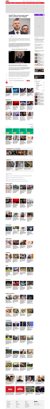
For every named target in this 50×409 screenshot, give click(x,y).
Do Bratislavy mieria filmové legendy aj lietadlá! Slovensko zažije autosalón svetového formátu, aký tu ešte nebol (9, 142)
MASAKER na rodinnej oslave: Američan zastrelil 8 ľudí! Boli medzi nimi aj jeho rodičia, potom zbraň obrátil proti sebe (41, 104)
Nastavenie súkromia (9, 404)
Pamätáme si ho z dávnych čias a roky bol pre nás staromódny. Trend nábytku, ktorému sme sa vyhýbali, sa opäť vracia (23, 356)
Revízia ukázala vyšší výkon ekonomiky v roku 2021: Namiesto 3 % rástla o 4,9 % (23, 94)
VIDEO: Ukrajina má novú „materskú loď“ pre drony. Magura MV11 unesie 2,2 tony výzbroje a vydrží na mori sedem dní (9, 328)
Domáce (6, 96)
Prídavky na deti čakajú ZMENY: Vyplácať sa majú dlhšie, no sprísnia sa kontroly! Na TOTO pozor (9, 191)
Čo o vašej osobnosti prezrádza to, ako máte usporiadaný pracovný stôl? (15, 301)
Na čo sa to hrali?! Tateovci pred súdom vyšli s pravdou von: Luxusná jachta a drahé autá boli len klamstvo (22, 205)
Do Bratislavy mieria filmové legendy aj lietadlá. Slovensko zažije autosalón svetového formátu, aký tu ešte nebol (16, 288)
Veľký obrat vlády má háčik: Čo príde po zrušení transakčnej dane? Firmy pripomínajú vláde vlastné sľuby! (30, 261)
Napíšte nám (8, 406)
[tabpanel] (39, 45)
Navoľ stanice (35, 90)
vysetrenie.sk (14, 234)
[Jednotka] (35, 85)
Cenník (16, 405)
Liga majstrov (7, 276)
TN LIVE (7, 334)
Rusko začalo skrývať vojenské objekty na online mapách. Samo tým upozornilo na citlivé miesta (16, 328)
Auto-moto (8, 279)
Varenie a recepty (9, 307)
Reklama (17, 401)
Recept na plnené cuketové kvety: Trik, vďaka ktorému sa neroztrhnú (29, 315)
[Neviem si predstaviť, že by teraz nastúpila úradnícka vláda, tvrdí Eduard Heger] (9, 90)
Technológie (8, 320)
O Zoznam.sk (8, 401)
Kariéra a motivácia (10, 293)
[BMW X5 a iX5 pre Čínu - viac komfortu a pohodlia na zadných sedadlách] (9, 283)
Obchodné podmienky (18, 404)
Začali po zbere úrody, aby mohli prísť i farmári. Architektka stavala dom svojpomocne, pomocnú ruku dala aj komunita (30, 356)
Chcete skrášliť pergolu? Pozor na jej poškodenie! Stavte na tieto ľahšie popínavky (30, 368)
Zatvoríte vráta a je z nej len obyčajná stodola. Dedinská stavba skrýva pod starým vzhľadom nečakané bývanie (16, 356)
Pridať (28, 80)
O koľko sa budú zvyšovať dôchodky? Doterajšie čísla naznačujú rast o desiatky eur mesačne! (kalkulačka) (9, 261)
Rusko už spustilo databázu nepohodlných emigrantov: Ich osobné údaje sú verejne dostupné (30, 205)
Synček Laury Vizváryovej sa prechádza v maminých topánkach (19, 169)
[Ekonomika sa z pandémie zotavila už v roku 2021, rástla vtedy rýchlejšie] (16, 90)
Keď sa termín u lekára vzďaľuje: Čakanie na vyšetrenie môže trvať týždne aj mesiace (15, 142)
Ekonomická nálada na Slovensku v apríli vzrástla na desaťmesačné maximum (30, 94)
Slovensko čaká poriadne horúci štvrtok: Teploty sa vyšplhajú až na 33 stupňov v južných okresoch (23, 192)
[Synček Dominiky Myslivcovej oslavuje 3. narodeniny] (10, 164)
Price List (17, 406)
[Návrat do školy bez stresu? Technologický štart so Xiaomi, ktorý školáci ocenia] (30, 242)
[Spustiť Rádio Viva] (39, 14)
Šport (7, 265)
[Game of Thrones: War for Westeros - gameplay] (28, 164)
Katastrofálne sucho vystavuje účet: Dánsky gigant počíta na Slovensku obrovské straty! (15, 261)
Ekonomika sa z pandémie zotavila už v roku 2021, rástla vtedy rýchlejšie (16, 94)
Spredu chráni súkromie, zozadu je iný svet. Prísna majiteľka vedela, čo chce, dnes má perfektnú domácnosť (9, 356)
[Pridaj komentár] (7, 75)
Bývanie (7, 347)
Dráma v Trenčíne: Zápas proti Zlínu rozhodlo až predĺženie (23, 273)
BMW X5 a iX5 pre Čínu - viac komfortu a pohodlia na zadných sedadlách (9, 287)
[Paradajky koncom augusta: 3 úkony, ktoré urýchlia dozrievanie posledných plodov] (9, 364)
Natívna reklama (17, 407)
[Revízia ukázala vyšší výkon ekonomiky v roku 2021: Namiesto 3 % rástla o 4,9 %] (23, 90)
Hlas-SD (22, 78)
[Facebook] (34, 401)
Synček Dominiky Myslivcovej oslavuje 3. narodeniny (9, 169)
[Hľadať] (43, 3)
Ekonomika (8, 252)
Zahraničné (8, 197)
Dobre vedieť (7, 144)
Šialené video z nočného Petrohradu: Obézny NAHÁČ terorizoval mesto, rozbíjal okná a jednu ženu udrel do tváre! (9, 205)
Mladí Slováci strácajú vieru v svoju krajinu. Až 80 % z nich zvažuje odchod (23, 260)
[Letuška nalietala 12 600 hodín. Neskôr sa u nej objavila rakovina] (16, 337)
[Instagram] (35, 401)
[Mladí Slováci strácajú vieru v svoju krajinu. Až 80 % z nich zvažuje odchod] (23, 256)
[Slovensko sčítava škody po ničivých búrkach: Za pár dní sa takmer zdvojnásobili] (16, 187)
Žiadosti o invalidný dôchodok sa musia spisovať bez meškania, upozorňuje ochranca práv (9, 301)
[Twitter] (36, 401)
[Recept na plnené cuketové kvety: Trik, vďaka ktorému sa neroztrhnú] (30, 311)
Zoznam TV (8, 159)
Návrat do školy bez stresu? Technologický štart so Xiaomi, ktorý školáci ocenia (29, 142)
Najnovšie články (9, 173)
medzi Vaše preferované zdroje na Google (17, 80)
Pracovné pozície (8, 127)
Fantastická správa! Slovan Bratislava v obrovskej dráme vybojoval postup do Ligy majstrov (9, 274)
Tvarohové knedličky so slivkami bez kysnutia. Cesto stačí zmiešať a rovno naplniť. (15, 315)
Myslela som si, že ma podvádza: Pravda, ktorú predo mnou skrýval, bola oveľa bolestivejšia (41, 77)
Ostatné (13, 275)
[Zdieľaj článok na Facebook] (7, 78)
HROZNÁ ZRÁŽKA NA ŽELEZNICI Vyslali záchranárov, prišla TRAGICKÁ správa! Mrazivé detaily (29, 192)
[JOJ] (35, 83)
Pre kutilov (8, 361)
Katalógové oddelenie (27, 405)
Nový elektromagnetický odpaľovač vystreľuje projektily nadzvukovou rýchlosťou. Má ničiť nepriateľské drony (23, 328)
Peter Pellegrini (18, 78)
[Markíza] (35, 81)
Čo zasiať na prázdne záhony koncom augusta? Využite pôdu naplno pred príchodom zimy (23, 368)
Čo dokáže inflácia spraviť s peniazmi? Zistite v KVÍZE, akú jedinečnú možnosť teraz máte (9, 246)
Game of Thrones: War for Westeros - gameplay (28, 168)
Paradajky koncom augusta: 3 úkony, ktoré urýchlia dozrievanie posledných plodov (8, 368)
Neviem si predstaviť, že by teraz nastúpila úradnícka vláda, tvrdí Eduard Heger (8, 94)
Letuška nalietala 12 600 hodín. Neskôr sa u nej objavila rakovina (16, 341)
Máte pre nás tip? (26, 407)
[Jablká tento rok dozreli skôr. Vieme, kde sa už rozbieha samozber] (23, 337)
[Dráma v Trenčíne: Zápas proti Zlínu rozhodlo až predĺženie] (23, 269)
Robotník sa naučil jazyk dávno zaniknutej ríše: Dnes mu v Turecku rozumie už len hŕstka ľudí (8, 233)
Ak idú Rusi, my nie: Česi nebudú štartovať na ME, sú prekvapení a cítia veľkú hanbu (16, 273)
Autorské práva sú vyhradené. (36, 403)
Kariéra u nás (8, 405)
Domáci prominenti (28, 221)
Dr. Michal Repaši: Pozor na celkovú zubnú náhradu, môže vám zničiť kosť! (16, 232)
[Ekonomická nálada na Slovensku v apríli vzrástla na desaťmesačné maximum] (30, 90)
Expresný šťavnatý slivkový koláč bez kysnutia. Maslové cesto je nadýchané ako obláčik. (9, 315)
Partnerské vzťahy (39, 75)
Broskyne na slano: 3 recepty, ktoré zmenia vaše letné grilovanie (22, 315)
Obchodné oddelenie (27, 404)
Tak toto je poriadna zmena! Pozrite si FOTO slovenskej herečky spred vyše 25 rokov (16, 179)
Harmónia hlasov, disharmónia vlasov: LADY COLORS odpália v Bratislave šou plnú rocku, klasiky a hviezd (23, 142)
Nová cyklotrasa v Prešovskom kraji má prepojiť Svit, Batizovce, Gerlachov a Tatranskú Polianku (30, 288)
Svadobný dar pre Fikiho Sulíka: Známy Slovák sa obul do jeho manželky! (14, 177)
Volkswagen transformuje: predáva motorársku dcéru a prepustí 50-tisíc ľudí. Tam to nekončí (22, 288)
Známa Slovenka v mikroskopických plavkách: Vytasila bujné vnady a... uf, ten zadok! (23, 218)
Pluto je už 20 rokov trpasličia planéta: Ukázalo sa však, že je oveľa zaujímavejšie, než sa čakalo (30, 233)
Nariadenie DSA (8, 407)
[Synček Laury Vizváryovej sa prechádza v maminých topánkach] (19, 164)
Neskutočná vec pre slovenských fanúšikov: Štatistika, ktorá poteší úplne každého (22, 246)
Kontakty (26, 401)
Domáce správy (9, 183)
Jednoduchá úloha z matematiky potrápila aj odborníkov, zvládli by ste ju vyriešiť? (23, 232)
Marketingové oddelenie (27, 406)
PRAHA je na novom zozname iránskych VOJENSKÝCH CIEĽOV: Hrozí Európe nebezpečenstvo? (15, 205)
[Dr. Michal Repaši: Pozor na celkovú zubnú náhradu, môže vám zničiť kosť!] (16, 228)
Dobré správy (9, 238)
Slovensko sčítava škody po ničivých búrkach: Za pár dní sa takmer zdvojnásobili (16, 191)
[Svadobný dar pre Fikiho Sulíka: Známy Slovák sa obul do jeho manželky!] (9, 214)
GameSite (25, 169)
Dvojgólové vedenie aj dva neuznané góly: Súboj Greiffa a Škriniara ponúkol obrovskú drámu (30, 273)
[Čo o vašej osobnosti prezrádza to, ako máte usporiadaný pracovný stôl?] (16, 297)
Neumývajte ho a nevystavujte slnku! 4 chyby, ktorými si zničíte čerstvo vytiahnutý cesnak (16, 368)
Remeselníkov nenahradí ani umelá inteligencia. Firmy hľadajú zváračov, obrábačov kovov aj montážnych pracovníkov (30, 301)
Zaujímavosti (8, 225)
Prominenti (7, 170)
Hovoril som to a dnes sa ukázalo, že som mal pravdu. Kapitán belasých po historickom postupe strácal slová (9, 342)
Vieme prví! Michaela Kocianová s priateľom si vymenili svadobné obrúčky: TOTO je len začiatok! (30, 219)
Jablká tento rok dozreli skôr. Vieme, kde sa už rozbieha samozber (23, 341)
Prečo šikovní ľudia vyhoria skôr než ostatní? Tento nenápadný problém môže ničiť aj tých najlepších (23, 301)
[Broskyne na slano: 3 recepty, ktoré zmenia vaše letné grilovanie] (23, 311)
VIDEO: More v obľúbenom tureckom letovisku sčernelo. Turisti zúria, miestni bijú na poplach (30, 342)
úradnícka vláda (14, 78)
